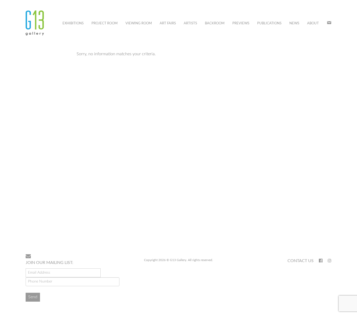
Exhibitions (73, 23)
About (313, 23)
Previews (240, 23)
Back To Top (317, 233)
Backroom (214, 23)
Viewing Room (138, 23)
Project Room (104, 23)
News (294, 23)
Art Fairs (168, 23)
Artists (190, 23)
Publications (269, 23)
